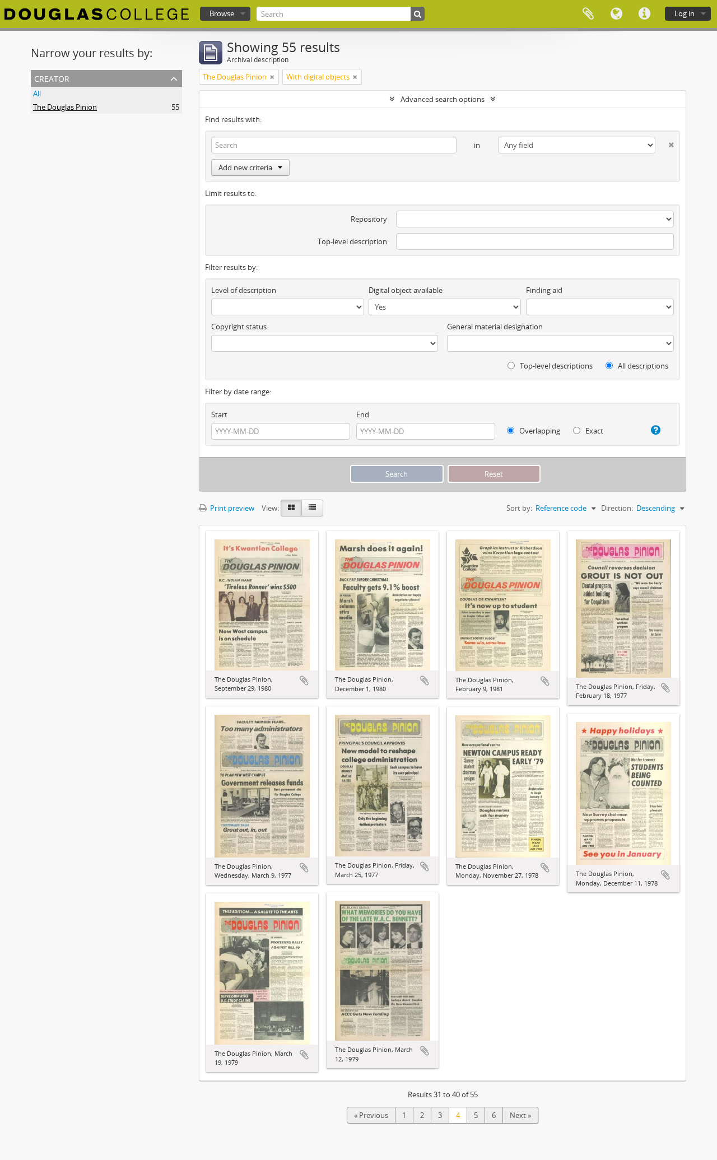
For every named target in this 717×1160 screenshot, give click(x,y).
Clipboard (588, 14)
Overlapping (539, 431)
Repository (369, 219)
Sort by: (519, 508)
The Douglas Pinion (65, 107)
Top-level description (352, 241)
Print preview (231, 508)
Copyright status (239, 327)
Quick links (644, 14)
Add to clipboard (304, 680)
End (362, 414)
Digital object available (406, 290)
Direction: (617, 508)
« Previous (371, 1115)
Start (219, 414)
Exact (593, 431)
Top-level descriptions (555, 366)
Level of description (243, 290)
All (37, 93)
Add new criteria (245, 167)
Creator (51, 77)
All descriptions (642, 366)
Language (616, 14)
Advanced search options (443, 99)
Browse (221, 13)
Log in (684, 13)
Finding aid (544, 290)
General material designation (495, 327)
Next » (520, 1115)
